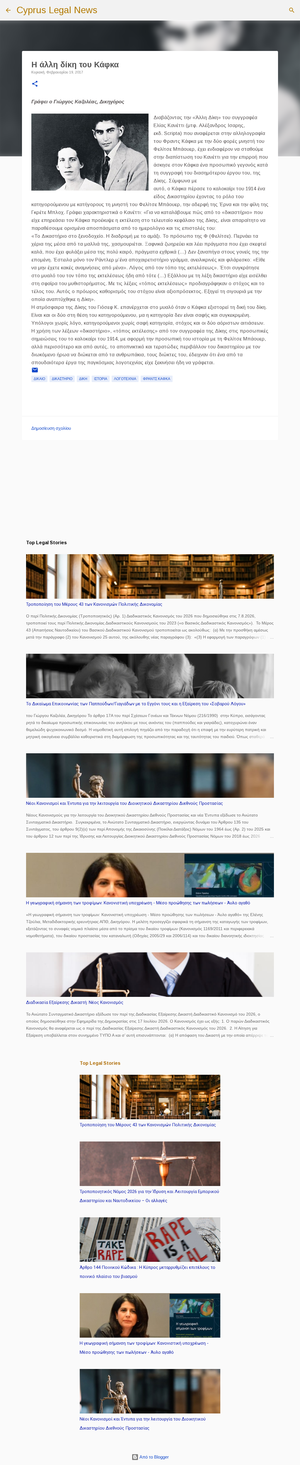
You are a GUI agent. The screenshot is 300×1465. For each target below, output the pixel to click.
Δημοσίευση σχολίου (51, 428)
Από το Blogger (154, 1456)
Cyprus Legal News (56, 10)
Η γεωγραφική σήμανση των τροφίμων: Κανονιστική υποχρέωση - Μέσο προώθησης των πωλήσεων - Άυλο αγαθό (138, 903)
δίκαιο (39, 379)
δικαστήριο (62, 379)
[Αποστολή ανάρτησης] (34, 372)
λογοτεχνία (125, 379)
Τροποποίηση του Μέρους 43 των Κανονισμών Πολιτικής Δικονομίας (94, 604)
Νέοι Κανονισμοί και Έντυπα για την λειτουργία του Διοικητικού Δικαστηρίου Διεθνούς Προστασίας (124, 803)
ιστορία (100, 379)
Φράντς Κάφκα (156, 379)
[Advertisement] (150, 490)
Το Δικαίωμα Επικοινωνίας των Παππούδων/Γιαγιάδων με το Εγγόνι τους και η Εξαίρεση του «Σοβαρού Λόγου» (136, 703)
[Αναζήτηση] (105, 10)
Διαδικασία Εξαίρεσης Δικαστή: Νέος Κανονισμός (74, 1002)
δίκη (83, 379)
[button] (34, 84)
